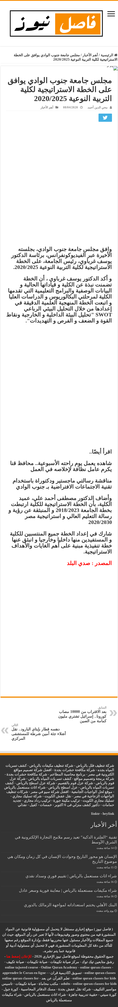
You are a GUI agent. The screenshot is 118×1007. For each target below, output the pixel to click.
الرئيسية (107, 55)
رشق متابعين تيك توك (98, 962)
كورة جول (10, 989)
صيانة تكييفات (37, 962)
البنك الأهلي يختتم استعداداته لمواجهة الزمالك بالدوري (70, 904)
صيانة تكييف (15, 962)
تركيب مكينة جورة (66, 800)
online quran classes (95, 967)
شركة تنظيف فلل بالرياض (95, 765)
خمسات (46, 805)
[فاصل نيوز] (59, 22)
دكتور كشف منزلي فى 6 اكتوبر (77, 805)
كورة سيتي (107, 995)
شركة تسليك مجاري (27, 796)
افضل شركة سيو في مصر (50, 792)
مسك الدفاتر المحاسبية (38, 989)
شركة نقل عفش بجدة (74, 989)
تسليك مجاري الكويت (98, 800)
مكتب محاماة (48, 984)
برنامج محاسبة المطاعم (67, 774)
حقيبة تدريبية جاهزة (83, 995)
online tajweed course (21, 967)
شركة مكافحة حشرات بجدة (27, 774)
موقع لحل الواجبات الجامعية (91, 792)
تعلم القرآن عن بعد (55, 978)
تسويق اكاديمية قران (66, 973)
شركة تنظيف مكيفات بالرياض (51, 765)
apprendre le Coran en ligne (24, 973)
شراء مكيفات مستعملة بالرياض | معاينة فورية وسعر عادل (68, 890)
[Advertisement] (59, 185)
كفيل (33, 805)
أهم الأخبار (90, 55)
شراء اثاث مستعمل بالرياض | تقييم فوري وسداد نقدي (71, 875)
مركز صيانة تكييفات (64, 962)
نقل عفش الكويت (57, 796)
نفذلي (22, 805)
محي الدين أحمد (98, 107)
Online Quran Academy (59, 967)
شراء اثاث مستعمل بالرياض (25, 787)
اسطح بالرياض (59, 787)
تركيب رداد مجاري (37, 800)
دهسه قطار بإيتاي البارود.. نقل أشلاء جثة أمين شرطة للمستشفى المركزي (39, 732)
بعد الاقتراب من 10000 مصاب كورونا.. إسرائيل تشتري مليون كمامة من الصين (82, 714)
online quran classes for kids (94, 978)
